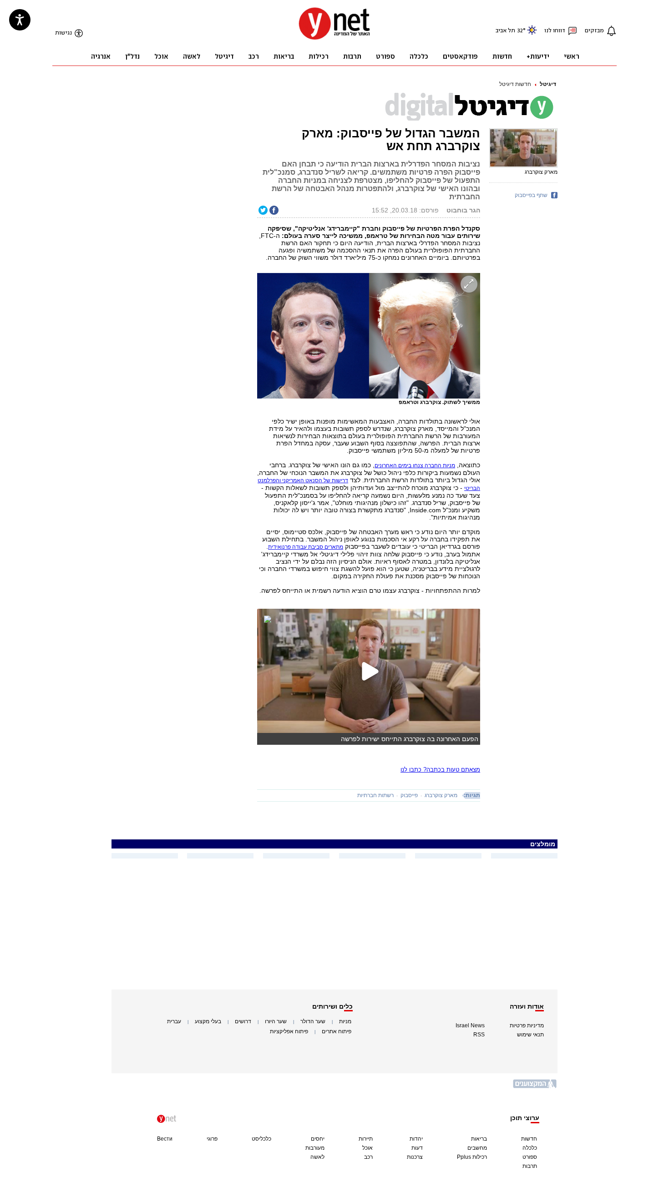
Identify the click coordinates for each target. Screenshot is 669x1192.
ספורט (529, 1157)
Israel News (470, 1025)
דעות (417, 1148)
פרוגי (212, 1139)
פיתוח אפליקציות (289, 1031)
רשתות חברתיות (375, 795)
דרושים (243, 1021)
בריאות (479, 1139)
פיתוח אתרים (336, 1031)
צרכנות (415, 1157)
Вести (164, 1139)
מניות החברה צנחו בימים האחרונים (415, 465)
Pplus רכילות (472, 1157)
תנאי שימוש (530, 1034)
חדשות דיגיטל (515, 84)
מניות (345, 1021)
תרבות (529, 1166)
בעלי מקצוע (208, 1021)
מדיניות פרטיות (527, 1025)
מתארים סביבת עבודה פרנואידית (305, 547)
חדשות (529, 1139)
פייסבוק (409, 795)
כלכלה (529, 1148)
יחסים (317, 1139)
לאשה (317, 1157)
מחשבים (477, 1148)
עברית (174, 1021)
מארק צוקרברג (441, 795)
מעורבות (314, 1148)
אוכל (367, 1148)
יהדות (416, 1139)
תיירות (366, 1139)
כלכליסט (261, 1139)
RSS (479, 1034)
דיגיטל (548, 84)
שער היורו (276, 1021)
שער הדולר (312, 1021)
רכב (368, 1157)
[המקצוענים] (535, 1087)
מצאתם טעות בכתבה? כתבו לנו (440, 769)
